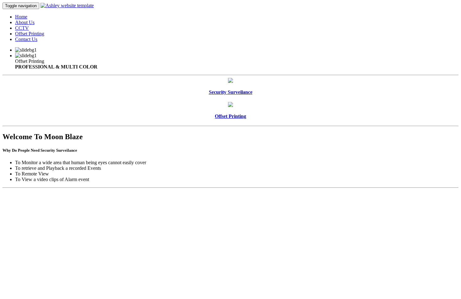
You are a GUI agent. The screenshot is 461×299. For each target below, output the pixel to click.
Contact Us (26, 39)
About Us (24, 22)
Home (21, 16)
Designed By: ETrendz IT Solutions (422, 206)
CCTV (22, 28)
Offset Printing (29, 33)
